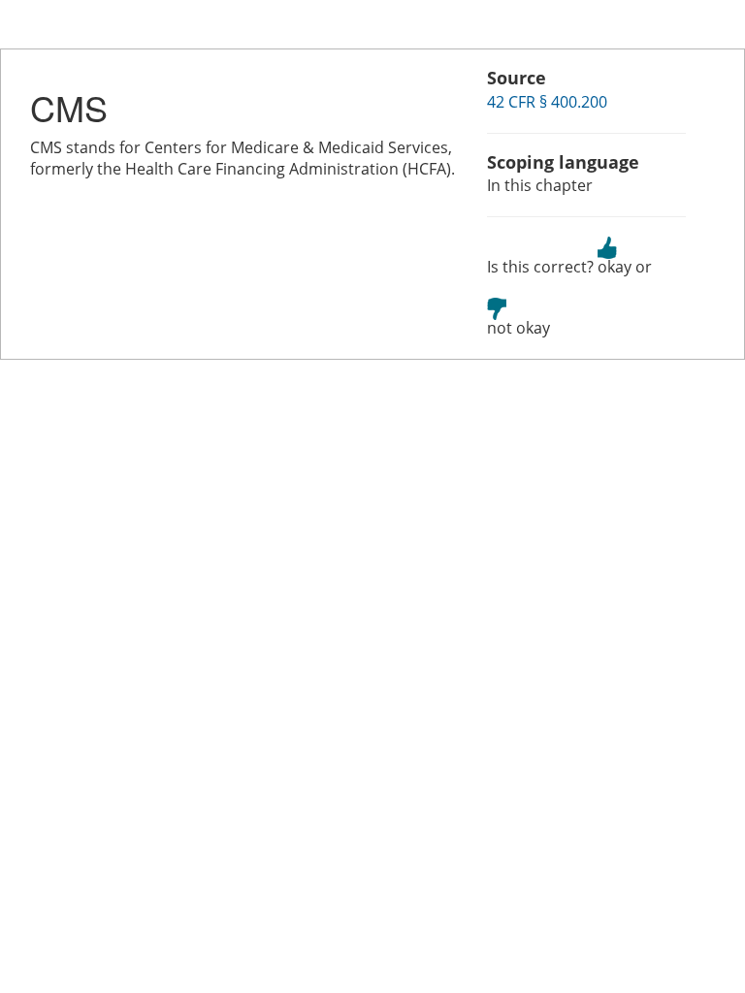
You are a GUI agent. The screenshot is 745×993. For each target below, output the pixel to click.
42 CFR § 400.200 (547, 101)
